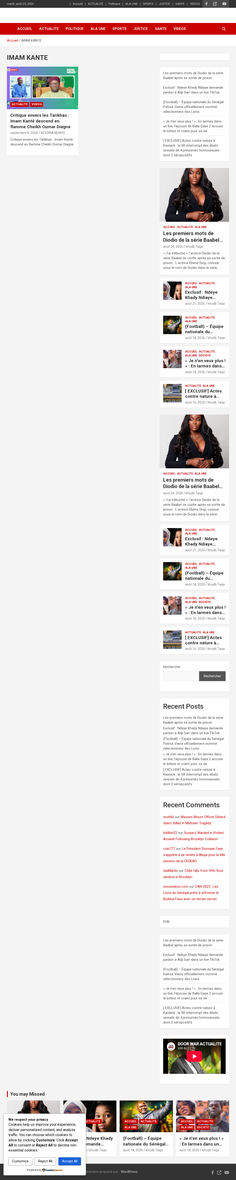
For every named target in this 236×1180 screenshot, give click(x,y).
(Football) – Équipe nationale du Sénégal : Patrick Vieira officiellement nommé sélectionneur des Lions (194, 107)
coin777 (169, 849)
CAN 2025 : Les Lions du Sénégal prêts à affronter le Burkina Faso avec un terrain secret (191, 892)
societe (205, 355)
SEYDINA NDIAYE (53, 133)
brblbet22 (170, 833)
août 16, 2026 (195, 402)
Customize (20, 1161)
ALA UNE (131, 4)
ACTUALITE (95, 4)
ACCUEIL (169, 227)
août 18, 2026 (195, 338)
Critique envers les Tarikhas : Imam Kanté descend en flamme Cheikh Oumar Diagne (40, 121)
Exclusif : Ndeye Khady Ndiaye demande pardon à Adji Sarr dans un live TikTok (90, 1147)
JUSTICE (164, 4)
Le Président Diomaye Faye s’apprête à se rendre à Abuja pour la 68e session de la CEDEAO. (194, 855)
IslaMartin (170, 871)
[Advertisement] (89, 171)
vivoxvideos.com (175, 886)
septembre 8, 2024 (24, 133)
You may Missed (27, 1094)
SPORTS (148, 4)
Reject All (45, 1161)
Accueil (78, 4)
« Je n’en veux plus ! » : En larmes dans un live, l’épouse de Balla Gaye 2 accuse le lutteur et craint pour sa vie (193, 126)
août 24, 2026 (173, 246)
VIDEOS (195, 4)
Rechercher (171, 667)
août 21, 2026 (195, 303)
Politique (114, 4)
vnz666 (168, 817)
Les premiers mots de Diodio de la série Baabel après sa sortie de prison (191, 239)
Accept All (69, 1161)
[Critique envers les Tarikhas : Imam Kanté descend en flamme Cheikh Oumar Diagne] (42, 87)
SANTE (180, 4)
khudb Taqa (194, 246)
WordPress (129, 1172)
